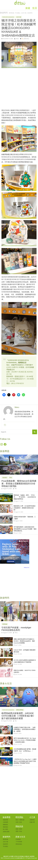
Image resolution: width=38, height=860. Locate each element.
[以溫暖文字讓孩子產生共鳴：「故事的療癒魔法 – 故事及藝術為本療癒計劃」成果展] (6, 727)
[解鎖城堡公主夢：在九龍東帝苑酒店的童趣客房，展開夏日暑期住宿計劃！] (6, 505)
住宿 (17, 822)
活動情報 (32, 820)
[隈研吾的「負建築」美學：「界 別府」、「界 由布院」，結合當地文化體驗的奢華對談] (6, 494)
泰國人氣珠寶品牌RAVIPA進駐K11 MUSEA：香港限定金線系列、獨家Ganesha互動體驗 (24, 641)
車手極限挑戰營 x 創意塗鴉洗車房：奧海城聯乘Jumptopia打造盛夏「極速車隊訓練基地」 (25, 529)
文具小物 (23, 13)
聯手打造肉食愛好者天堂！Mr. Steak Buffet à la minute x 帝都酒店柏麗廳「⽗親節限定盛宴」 (25, 740)
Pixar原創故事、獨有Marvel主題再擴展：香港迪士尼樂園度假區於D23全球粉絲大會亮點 (18, 483)
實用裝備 (11, 13)
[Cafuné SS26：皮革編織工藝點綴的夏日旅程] (6, 649)
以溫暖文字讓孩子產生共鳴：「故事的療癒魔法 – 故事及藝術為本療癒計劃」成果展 (25, 729)
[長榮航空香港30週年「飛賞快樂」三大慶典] (6, 516)
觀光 (17, 820)
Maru (17, 38)
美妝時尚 (29, 13)
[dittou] (20, 1)
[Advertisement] (19, 90)
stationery (26, 38)
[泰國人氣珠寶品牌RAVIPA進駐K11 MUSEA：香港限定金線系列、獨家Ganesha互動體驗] (6, 638)
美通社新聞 (6, 831)
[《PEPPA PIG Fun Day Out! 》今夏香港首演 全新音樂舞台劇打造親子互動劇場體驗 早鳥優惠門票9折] (6, 758)
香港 (10, 477)
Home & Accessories (8, 17)
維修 (17, 829)
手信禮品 (17, 13)
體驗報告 (5, 824)
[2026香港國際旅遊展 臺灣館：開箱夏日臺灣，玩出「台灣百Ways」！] (6, 748)
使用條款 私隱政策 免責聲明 (26, 856)
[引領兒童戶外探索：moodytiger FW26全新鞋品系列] (19, 602)
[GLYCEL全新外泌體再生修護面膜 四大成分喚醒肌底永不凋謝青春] (6, 659)
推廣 (20, 829)
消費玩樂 (21, 820)
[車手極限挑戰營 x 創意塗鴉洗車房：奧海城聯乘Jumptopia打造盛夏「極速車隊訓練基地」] (6, 526)
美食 (20, 822)
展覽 (17, 831)
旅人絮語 (5, 829)
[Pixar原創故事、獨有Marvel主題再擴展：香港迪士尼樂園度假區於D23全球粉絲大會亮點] (19, 456)
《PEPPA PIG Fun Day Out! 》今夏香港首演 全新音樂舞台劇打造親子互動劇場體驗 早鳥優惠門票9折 (25, 761)
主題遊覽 (5, 822)
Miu (16, 488)
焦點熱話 (4, 477)
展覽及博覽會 (19, 710)
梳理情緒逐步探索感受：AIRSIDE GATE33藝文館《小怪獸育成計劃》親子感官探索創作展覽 (18, 716)
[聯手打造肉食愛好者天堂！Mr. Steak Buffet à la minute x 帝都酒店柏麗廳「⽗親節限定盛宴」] (6, 737)
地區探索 (5, 820)
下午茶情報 (19, 841)
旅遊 (27, 8)
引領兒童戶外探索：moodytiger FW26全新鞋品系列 (16, 628)
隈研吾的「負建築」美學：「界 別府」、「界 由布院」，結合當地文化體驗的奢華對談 (25, 497)
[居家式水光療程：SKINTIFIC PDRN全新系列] (6, 669)
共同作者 (16, 856)
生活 (34, 8)
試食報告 (18, 839)
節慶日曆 (32, 822)
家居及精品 (19, 844)
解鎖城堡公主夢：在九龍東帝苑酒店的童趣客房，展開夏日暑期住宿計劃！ (24, 508)
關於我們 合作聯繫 (9, 856)
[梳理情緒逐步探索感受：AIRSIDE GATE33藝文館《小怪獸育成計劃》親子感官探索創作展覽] (19, 688)
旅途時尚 (4, 13)
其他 (20, 831)
